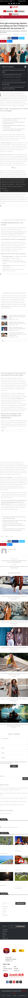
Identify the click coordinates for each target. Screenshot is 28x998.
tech (11, 536)
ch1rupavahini (8, 34)
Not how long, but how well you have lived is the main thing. (14, 83)
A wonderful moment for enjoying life (12, 77)
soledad (6, 536)
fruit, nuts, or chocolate (20, 262)
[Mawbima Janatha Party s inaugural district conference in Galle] (21, 840)
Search (2, 776)
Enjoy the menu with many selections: (12, 80)
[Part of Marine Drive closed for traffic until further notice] (6, 860)
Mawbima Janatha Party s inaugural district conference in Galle (21, 848)
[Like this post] (9, 38)
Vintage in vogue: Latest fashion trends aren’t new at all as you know (17, 322)
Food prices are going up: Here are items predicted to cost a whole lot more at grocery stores (14, 525)
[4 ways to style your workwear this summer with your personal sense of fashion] (4, 317)
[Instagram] (16, 3)
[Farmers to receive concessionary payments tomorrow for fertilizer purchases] (21, 876)
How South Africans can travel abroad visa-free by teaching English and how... (14, 725)
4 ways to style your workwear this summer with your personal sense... (14, 597)
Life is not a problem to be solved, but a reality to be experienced (13, 88)
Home (4, 966)
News (15, 966)
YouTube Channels (7, 968)
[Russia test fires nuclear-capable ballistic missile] (6, 876)
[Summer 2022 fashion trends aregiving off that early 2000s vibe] (4, 329)
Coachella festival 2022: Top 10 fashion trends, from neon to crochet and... (14, 674)
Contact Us (16, 970)
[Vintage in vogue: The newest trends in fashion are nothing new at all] (14, 687)
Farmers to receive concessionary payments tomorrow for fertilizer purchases (21, 884)
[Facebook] (9, 3)
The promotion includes (5, 154)
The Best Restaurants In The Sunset (12, 74)
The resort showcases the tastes (16, 233)
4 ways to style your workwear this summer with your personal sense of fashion (17, 317)
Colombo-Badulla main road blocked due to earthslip (13, 801)
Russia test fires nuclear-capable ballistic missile (12, 804)
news (2, 536)
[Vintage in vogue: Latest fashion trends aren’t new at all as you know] (4, 323)
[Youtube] (14, 3)
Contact (14, 995)
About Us (5, 970)
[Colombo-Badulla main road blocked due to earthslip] (21, 860)
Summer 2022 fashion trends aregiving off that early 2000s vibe (17, 328)
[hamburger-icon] (2, 17)
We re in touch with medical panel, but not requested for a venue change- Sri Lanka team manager (6, 849)
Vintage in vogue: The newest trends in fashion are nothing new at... (14, 699)
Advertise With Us (22, 995)
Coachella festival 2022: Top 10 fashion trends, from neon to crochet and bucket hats (17, 334)
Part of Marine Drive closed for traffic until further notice (13, 798)
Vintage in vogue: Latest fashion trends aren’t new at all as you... (14, 622)
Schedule (16, 968)
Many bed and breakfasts (6, 477)
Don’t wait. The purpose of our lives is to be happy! (13, 71)
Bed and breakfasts (17, 398)
